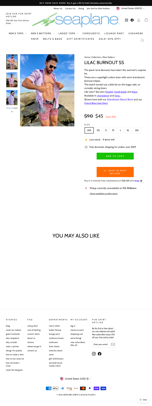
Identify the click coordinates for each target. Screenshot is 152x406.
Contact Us (70, 8)
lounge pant (114, 33)
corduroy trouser (56, 338)
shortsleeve (103, 95)
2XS (89, 130)
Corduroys (91, 33)
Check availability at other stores (104, 193)
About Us (58, 8)
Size (87, 125)
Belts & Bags (52, 39)
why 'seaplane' (12, 338)
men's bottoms (41, 33)
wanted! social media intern (55, 364)
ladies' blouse (55, 330)
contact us (32, 350)
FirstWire (92, 395)
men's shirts (54, 326)
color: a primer (12, 346)
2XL (137, 130)
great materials (13, 334)
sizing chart (32, 326)
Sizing (81, 8)
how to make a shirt (15, 354)
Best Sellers (108, 57)
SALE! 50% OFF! (110, 39)
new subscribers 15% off (78, 343)
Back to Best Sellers (117, 172)
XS (98, 130)
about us (31, 338)
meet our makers (13, 330)
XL (128, 130)
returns (30, 342)
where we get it (34, 346)
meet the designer (14, 370)
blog (8, 326)
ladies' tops (67, 33)
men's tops (16, 33)
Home (87, 57)
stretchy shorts (55, 350)
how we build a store (13, 364)
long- (118, 95)
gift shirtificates (80, 39)
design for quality (14, 350)
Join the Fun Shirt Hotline (98, 8)
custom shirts (33, 334)
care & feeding (34, 330)
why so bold (11, 342)
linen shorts (54, 346)
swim (35, 39)
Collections (97, 57)
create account (77, 330)
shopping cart (77, 334)
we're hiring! (76, 338)
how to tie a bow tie (15, 358)
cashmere (136, 33)
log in (73, 326)
